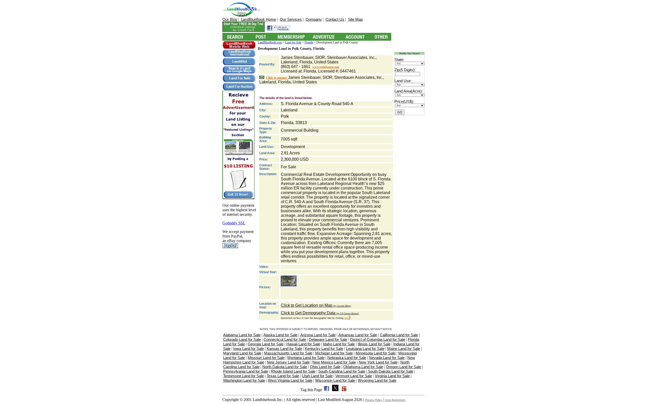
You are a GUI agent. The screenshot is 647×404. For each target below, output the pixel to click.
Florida (309, 42)
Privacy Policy (373, 399)
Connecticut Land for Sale (285, 339)
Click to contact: (277, 78)
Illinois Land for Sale (374, 344)
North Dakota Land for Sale (284, 367)
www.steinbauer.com (325, 67)
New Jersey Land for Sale (288, 362)
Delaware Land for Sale (328, 339)
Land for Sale (293, 42)
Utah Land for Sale (317, 376)
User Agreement (395, 399)
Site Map (355, 19)
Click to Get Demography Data (320, 313)
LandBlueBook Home (258, 19)
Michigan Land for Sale (334, 353)
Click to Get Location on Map (316, 305)
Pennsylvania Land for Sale (245, 371)
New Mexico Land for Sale (334, 362)
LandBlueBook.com (270, 42)
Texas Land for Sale (283, 376)
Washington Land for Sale (244, 380)
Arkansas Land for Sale (357, 335)
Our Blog (229, 19)
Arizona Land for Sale (318, 335)
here (346, 318)
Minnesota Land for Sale (376, 353)
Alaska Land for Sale (280, 335)
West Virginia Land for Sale (290, 380)
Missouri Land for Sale (266, 357)
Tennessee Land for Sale (243, 376)
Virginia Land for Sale (392, 376)
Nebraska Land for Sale (346, 357)
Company (314, 19)
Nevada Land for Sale (387, 357)
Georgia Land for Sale (266, 344)
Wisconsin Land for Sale (335, 380)
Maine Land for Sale (403, 348)
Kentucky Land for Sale (324, 348)
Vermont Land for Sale (353, 376)
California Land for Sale (399, 335)
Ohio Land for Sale (325, 367)
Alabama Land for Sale (242, 335)
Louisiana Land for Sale (365, 348)
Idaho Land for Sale (339, 344)
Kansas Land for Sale (284, 348)
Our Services (291, 19)
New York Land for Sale (378, 362)
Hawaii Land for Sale (303, 344)
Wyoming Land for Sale (377, 380)
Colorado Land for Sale (242, 339)
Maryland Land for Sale (242, 353)
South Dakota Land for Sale (390, 371)
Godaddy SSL (233, 223)
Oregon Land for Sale (403, 367)
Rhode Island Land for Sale (293, 371)
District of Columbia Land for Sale (377, 339)
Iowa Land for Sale (248, 348)
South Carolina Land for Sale (341, 371)
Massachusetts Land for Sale (288, 353)
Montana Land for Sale (306, 357)
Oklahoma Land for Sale (363, 367)
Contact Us (335, 19)
